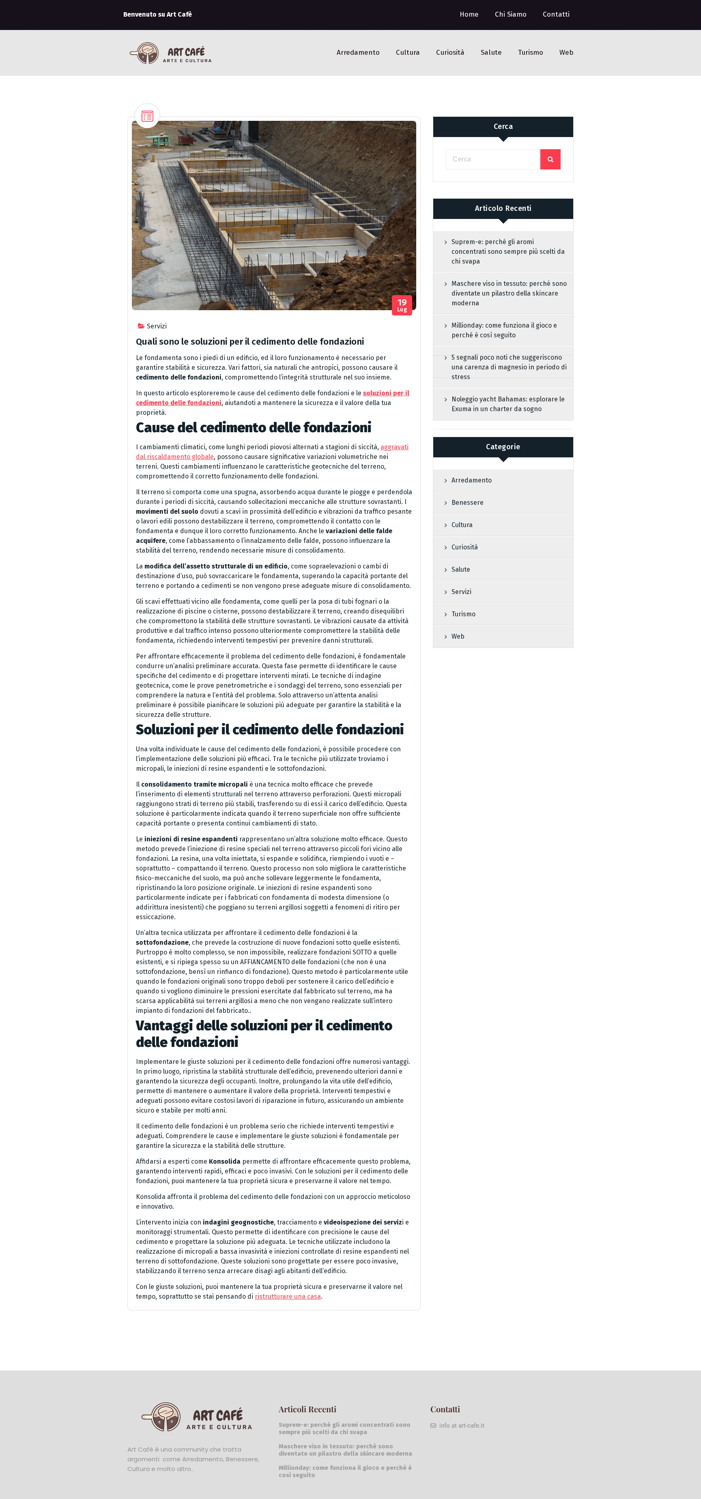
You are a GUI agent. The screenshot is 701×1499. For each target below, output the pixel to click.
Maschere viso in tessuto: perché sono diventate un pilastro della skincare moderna (509, 293)
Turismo (530, 52)
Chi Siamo (511, 14)
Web (566, 52)
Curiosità (450, 52)
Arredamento (358, 52)
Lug (402, 305)
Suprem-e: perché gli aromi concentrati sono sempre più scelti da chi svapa (508, 251)
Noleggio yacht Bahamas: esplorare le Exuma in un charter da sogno (508, 404)
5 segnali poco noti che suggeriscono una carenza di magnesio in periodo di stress (509, 367)
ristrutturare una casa (288, 1296)
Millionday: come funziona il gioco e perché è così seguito (504, 330)
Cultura (408, 52)
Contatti (556, 14)
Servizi (157, 326)
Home (469, 14)
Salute (491, 52)
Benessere (468, 502)
